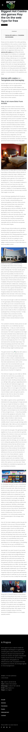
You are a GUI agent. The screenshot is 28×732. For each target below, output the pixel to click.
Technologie (4, 24)
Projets (3, 709)
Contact (3, 715)
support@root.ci (9, 688)
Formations (4, 706)
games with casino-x (7, 52)
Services (3, 703)
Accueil (3, 699)
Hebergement (5, 712)
